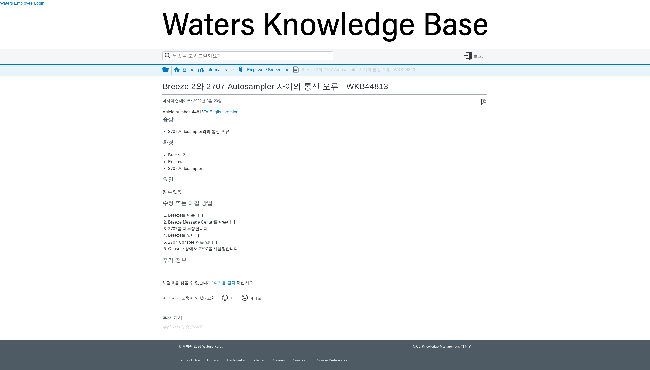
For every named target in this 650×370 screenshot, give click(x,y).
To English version (221, 112)
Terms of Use (190, 360)
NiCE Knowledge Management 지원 (442, 346)
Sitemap (260, 360)
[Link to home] (325, 40)
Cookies (299, 360)
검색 (167, 56)
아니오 (255, 298)
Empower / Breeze (264, 70)
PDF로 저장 (483, 102)
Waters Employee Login (22, 3)
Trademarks (236, 360)
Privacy (213, 360)
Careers (279, 360)
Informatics (216, 70)
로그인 (480, 56)
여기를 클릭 (225, 282)
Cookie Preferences (332, 360)
